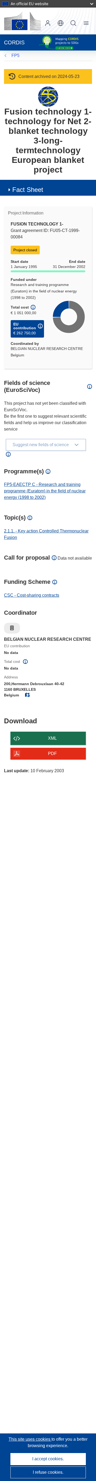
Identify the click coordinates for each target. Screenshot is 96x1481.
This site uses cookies (30, 1439)
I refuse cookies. (48, 1472)
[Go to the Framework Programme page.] (48, 96)
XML (52, 738)
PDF (52, 753)
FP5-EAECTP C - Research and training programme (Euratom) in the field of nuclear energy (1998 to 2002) (45, 491)
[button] (60, 23)
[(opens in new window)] (22, 21)
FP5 (15, 55)
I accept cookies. (48, 1459)
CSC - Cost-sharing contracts (31, 595)
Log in (48, 23)
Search (73, 23)
